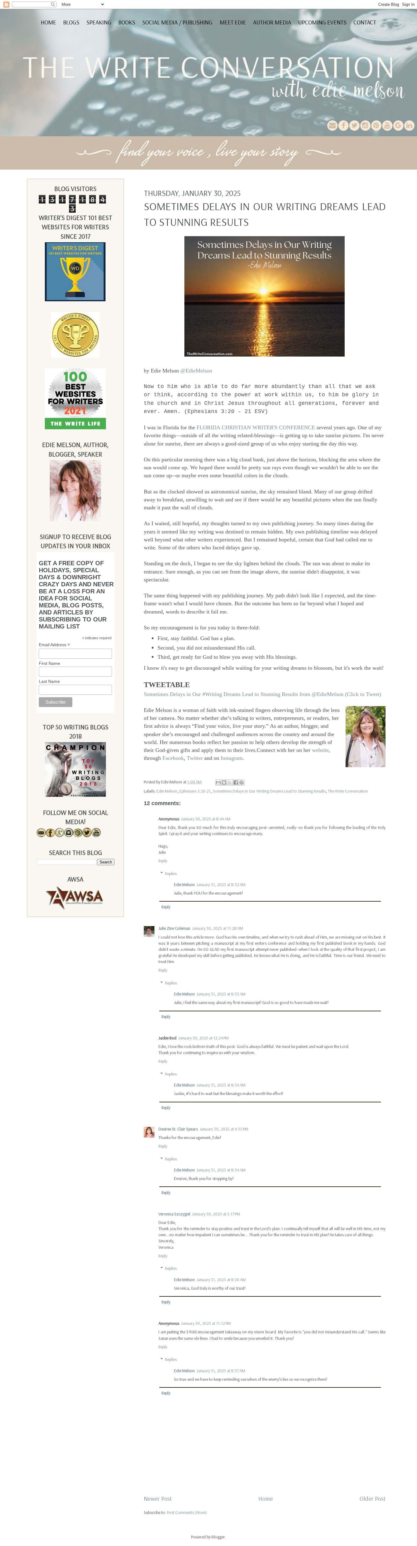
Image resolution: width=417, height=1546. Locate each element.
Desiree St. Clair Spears (178, 1129)
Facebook (173, 758)
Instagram (232, 758)
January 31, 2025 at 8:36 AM (221, 1279)
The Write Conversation (348, 791)
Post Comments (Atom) (187, 1512)
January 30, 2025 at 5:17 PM (216, 1214)
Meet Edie (233, 22)
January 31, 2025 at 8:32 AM (221, 884)
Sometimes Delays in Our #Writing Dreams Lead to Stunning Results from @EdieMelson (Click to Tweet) (262, 694)
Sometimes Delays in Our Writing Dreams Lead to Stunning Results (269, 791)
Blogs (71, 22)
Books (126, 22)
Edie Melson (167, 791)
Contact (365, 22)
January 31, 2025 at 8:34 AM (221, 1085)
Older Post (373, 1498)
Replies (171, 873)
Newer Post (158, 1498)
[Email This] (218, 782)
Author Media (272, 22)
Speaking (98, 22)
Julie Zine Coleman (174, 928)
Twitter (195, 758)
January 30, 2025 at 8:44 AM (205, 819)
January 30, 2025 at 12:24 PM (203, 1038)
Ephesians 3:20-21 (195, 791)
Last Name (49, 681)
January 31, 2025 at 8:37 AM (221, 1370)
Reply (162, 860)
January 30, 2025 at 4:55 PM (224, 1129)
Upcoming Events (322, 22)
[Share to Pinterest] (241, 782)
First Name (49, 663)
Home (48, 22)
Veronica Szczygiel (174, 1214)
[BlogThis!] (224, 782)
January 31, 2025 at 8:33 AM (221, 994)
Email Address (54, 645)
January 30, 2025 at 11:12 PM (206, 1323)
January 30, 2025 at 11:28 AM (217, 928)
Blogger (218, 1537)
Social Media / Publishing (177, 22)
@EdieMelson (196, 371)
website (320, 750)
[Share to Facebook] (236, 782)
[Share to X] (230, 782)
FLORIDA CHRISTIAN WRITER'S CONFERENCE (256, 427)
